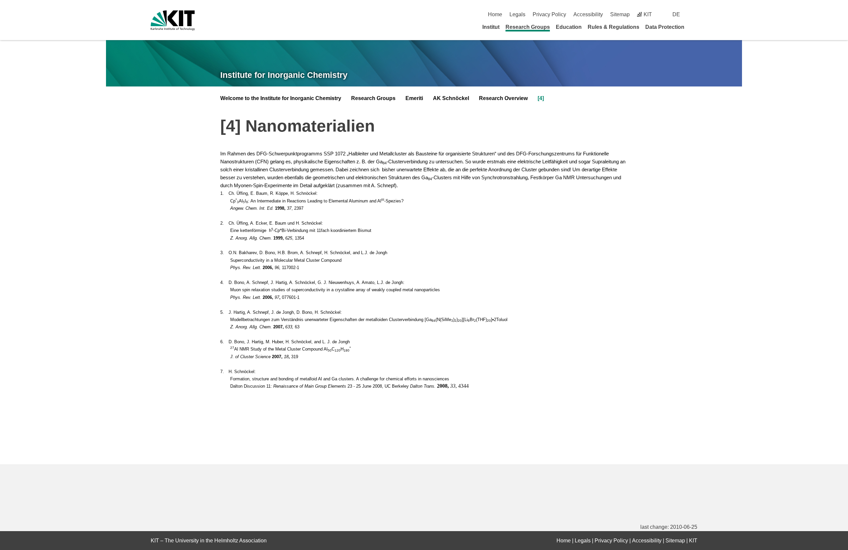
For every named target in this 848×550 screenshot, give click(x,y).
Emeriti (414, 98)
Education (569, 27)
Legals (517, 14)
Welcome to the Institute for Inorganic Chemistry (280, 98)
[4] (541, 98)
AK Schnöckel (451, 98)
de (676, 14)
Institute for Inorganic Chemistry (283, 75)
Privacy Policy (549, 14)
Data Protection (664, 27)
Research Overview (503, 98)
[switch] (694, 14)
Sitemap (620, 14)
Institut (491, 27)
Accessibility (588, 14)
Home (495, 14)
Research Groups (527, 27)
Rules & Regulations (613, 27)
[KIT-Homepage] (173, 20)
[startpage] (695, 27)
